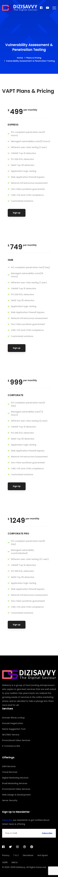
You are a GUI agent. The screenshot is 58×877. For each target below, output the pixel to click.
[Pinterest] (31, 847)
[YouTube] (47, 8)
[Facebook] (41, 8)
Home (20, 57)
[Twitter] (10, 847)
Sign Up (17, 486)
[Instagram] (17, 847)
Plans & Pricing (33, 57)
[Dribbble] (24, 847)
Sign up (16, 212)
